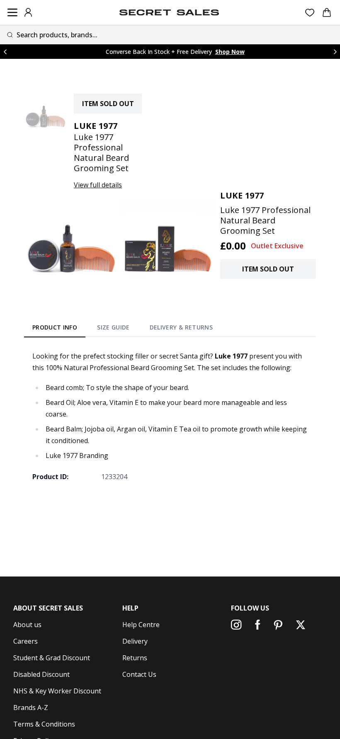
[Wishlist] (309, 12)
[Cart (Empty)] (326, 12)
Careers (25, 641)
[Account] (28, 12)
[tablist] (122, 329)
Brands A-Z (30, 707)
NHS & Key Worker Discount (57, 690)
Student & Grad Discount (51, 657)
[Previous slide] (5, 51)
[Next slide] (335, 51)
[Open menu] (12, 12)
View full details (98, 184)
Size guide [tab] (113, 327)
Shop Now (230, 52)
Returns (134, 657)
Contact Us (139, 674)
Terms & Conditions (44, 724)
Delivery (135, 641)
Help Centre (141, 624)
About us (27, 624)
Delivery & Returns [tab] (181, 327)
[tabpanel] (170, 416)
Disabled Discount (41, 674)
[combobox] (170, 34)
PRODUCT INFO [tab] (54, 327)
